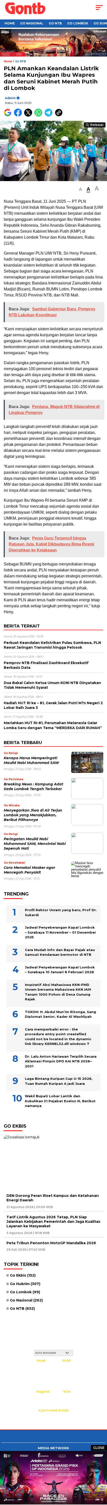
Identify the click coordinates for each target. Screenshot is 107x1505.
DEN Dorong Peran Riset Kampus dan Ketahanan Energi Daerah (52, 1197)
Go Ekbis (23, 1275)
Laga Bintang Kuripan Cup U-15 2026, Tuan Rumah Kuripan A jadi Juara (59, 1081)
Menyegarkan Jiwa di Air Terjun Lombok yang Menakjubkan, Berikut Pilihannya (33, 815)
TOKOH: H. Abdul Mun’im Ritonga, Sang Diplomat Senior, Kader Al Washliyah (60, 1014)
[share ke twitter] (29, 115)
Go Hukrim (25, 1284)
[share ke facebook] (19, 115)
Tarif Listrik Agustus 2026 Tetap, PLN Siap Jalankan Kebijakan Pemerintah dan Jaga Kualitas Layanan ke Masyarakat (53, 1221)
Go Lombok (77, 23)
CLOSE (99, 1448)
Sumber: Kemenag (53, 1416)
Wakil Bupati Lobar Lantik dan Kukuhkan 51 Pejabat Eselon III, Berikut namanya (60, 1101)
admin (10, 98)
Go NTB (55, 23)
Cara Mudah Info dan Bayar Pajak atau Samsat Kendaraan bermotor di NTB (60, 952)
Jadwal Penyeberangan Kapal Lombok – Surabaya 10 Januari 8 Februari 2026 (60, 969)
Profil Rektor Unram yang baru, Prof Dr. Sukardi (61, 912)
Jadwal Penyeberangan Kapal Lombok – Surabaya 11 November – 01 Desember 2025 (60, 932)
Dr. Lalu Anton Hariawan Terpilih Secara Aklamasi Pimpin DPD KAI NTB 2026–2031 (61, 1061)
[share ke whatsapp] (39, 115)
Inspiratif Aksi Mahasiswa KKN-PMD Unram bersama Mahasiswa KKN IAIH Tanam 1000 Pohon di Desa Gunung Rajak (58, 992)
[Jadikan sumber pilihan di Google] (9, 115)
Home (9, 23)
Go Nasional (31, 23)
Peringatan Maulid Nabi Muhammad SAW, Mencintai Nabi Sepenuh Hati (35, 844)
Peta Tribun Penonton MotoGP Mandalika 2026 (51, 1243)
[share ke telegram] (49, 115)
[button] (80, 189)
